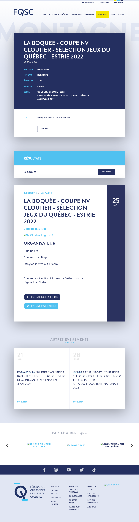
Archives (91, 507)
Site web (44, 129)
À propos (55, 487)
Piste (113, 14)
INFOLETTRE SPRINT (92, 488)
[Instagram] (56, 470)
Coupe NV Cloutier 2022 (50, 91)
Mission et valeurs (55, 492)
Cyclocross (76, 14)
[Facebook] (44, 470)
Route (121, 14)
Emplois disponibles (92, 501)
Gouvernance (75, 496)
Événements (30, 193)
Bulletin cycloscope (93, 494)
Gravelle (90, 14)
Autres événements (69, 339)
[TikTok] (94, 470)
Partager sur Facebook (44, 297)
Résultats (106, 172)
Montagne (102, 14)
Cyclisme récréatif (58, 14)
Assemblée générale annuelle (73, 489)
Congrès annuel (73, 501)
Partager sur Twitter (43, 306)
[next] (132, 445)
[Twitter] (81, 470)
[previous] (7, 445)
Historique (56, 497)
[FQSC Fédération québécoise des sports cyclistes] (24, 12)
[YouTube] (68, 470)
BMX (44, 14)
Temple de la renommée (74, 508)
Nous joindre (54, 502)
